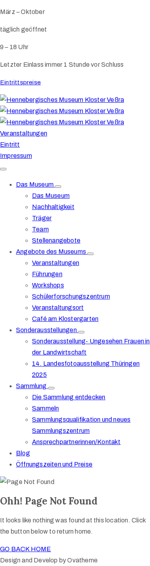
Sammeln (45, 408)
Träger (42, 218)
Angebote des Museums (51, 251)
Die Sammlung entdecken (68, 397)
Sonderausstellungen (47, 330)
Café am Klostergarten (65, 318)
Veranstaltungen (55, 262)
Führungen (47, 274)
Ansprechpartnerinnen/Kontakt (76, 441)
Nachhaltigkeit (53, 206)
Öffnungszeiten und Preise (54, 464)
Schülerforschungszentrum (71, 296)
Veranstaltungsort (58, 307)
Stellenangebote (56, 240)
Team (40, 229)
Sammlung (32, 386)
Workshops (48, 285)
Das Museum (35, 184)
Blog (23, 453)
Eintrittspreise (20, 82)
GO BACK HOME (25, 549)
